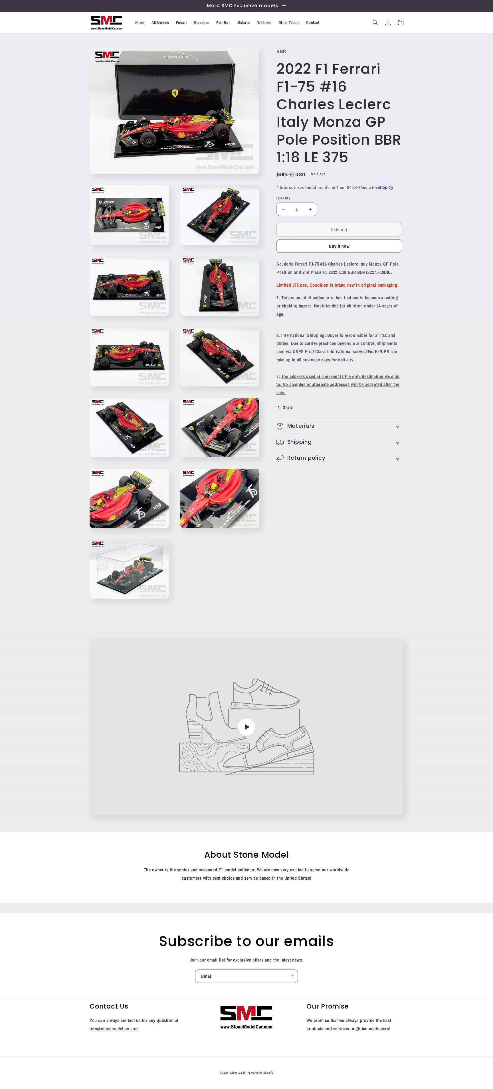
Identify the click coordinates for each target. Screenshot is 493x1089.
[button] (375, 22)
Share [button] (288, 407)
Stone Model (238, 1072)
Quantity (283, 198)
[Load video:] (246, 727)
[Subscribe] (291, 976)
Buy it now (339, 246)
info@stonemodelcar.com (114, 1028)
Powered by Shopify (261, 1072)
